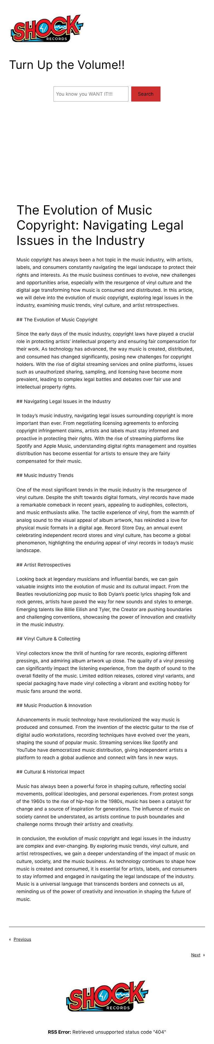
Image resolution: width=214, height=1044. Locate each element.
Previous (22, 939)
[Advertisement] (107, 158)
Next (195, 955)
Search (146, 94)
